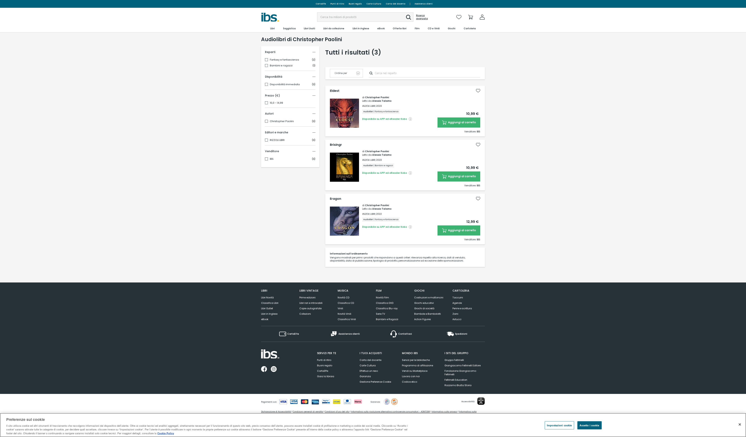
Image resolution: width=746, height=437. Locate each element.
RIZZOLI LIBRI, (369, 106)
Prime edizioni (307, 297)
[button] (408, 17)
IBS (272, 159)
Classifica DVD (384, 303)
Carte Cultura (373, 3)
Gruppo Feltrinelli (454, 360)
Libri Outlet (267, 308)
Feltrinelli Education (455, 379)
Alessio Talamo (381, 101)
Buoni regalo (355, 3)
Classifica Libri (269, 303)
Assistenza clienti (424, 3)
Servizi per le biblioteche (416, 360)
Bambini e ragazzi (281, 65)
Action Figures (422, 319)
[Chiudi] (740, 424)
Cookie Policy (165, 433)
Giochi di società (424, 308)
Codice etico (409, 381)
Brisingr (336, 145)
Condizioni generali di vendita (308, 411)
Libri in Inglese (269, 313)
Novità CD (343, 297)
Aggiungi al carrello (461, 122)
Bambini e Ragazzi (387, 319)
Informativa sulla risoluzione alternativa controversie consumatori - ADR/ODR (390, 411)
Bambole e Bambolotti (427, 313)
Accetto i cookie (589, 425)
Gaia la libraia (325, 376)
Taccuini (457, 297)
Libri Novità (267, 297)
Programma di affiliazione (417, 365)
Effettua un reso (369, 371)
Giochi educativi (424, 303)
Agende (457, 303)
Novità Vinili (344, 313)
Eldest (334, 91)
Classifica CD (346, 303)
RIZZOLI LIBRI (277, 140)
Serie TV (380, 313)
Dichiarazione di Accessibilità (276, 411)
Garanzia (365, 376)
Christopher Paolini (282, 121)
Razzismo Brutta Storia (457, 385)
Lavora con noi (411, 376)
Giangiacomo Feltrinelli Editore (462, 365)
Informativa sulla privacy (444, 411)
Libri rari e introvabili (310, 303)
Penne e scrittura (462, 308)
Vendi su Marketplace (414, 371)
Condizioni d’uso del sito (337, 411)
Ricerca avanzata (422, 17)
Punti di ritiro (337, 3)
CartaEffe (321, 3)
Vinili (340, 308)
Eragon (335, 199)
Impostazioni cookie (559, 425)
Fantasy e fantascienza (284, 59)
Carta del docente (395, 3)
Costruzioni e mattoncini (428, 297)
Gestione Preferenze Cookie (375, 381)
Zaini (455, 313)
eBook (264, 319)
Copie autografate (310, 308)
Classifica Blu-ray (387, 308)
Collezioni (305, 313)
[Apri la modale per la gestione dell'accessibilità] (481, 401)
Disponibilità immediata (285, 84)
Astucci (456, 319)
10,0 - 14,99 (276, 102)
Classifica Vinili (347, 319)
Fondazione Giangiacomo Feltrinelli (460, 372)
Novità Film (382, 297)
